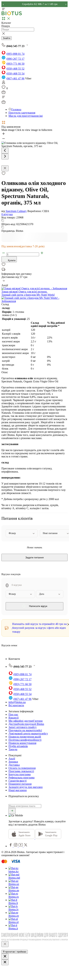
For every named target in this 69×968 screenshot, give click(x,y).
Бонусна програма (19, 774)
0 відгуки (7, 214)
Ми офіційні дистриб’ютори (25, 720)
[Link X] (26, 846)
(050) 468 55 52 (15, 68)
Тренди (12, 749)
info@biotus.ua (17, 702)
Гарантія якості (17, 780)
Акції (11, 758)
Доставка (14, 764)
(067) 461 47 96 (15, 78)
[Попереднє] (4, 151)
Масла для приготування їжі (25, 115)
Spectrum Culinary (16, 211)
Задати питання (34, 557)
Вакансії (13, 717)
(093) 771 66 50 (15, 63)
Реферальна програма (21, 777)
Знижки (13, 761)
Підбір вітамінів (18, 746)
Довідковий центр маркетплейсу (28, 733)
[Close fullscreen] (4, 168)
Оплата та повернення (22, 768)
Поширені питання (19, 783)
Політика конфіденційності (24, 739)
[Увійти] (3, 83)
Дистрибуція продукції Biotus (26, 723)
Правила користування (22, 742)
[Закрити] (4, 944)
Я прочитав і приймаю (14, 951)
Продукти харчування (21, 112)
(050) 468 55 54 (15, 73)
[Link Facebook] (10, 846)
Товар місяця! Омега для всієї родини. (24, 291)
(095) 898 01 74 (15, 53)
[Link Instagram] (16, 846)
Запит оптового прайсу (22, 727)
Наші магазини (17, 790)
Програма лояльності (21, 771)
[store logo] (11, 14)
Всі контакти (16, 705)
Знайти (6, 38)
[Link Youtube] (21, 846)
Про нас (13, 714)
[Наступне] (4, 156)
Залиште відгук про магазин (25, 787)
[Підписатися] (12, 811)
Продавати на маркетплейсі (25, 730)
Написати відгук (37, 606)
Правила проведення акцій (24, 736)
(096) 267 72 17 (15, 58)
